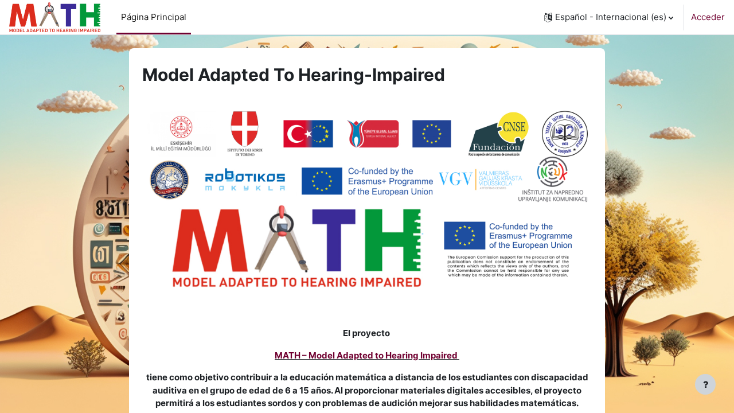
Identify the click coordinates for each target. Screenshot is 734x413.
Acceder (708, 16)
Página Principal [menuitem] (153, 16)
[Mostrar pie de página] (705, 384)
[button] (608, 17)
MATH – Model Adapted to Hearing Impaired (366, 355)
